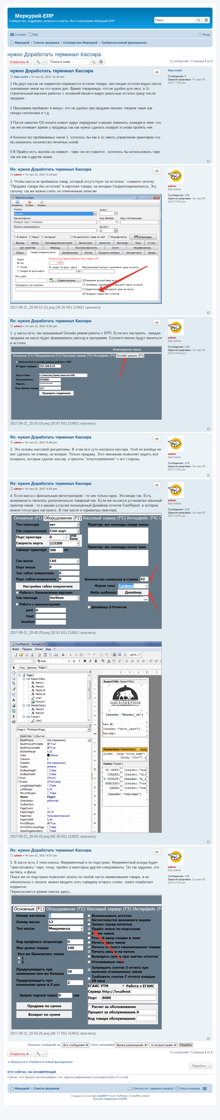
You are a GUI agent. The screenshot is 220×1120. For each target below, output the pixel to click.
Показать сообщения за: (45, 1044)
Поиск (199, 20)
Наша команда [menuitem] (190, 1088)
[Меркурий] (12, 11)
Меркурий (22, 1088)
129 (187, 195)
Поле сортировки (103, 1044)
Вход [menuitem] (206, 34)
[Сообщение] (11, 76)
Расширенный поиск (206, 20)
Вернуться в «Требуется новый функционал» (42, 1061)
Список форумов (46, 1088)
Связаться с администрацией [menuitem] (153, 1088)
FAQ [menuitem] (35, 34)
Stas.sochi (175, 70)
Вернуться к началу (208, 161)
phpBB (101, 1095)
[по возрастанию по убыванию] (163, 1044)
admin (172, 186)
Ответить (17, 61)
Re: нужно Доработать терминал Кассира (50, 169)
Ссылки (20, 34)
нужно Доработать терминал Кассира (54, 54)
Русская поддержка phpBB (110, 1098)
